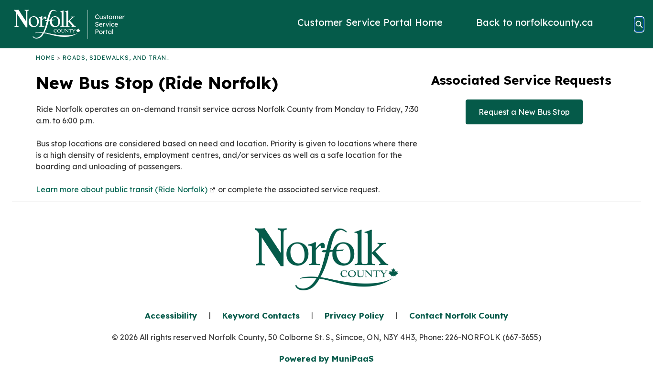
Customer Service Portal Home (370, 22)
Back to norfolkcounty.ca (534, 22)
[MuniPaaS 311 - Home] (69, 24)
